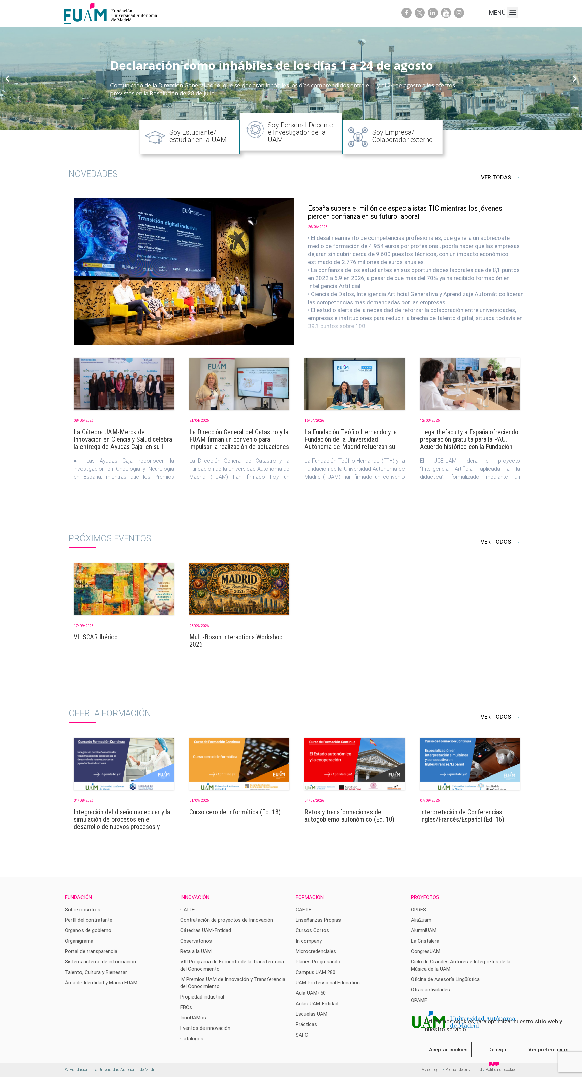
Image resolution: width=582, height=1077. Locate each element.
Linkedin (433, 13)
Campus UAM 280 (315, 972)
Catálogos (191, 1039)
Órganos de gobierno (88, 930)
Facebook (406, 13)
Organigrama (79, 941)
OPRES (418, 910)
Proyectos (425, 897)
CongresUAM (425, 951)
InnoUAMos (193, 1018)
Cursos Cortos (312, 930)
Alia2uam (421, 920)
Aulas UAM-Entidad (317, 1004)
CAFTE (303, 910)
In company (309, 941)
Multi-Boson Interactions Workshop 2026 (236, 640)
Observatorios (196, 941)
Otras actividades (430, 990)
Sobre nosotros (82, 910)
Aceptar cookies (448, 1050)
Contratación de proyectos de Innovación (226, 920)
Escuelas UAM (311, 1014)
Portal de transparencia (91, 951)
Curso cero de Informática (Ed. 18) (235, 812)
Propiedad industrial (202, 997)
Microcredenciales (316, 951)
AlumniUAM (424, 930)
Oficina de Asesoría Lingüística (445, 979)
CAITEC (189, 910)
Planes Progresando (318, 962)
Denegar (498, 1050)
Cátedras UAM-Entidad (205, 930)
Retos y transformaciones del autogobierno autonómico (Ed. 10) (349, 815)
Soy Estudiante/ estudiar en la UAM (198, 136)
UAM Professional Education (328, 983)
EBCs (186, 1007)
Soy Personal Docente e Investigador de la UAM (300, 132)
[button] (512, 12)
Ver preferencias (548, 1050)
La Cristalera (425, 941)
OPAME (419, 1000)
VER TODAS (500, 177)
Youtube (446, 13)
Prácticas (306, 1024)
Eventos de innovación (205, 1028)
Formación (310, 897)
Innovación (194, 897)
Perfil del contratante (88, 920)
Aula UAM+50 (311, 993)
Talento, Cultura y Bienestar (96, 972)
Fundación (78, 897)
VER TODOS (500, 541)
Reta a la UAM (196, 951)
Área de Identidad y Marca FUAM (101, 983)
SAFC (302, 1035)
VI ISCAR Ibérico (96, 637)
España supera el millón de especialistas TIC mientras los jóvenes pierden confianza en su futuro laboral (405, 212)
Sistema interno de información (100, 962)
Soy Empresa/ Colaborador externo (402, 136)
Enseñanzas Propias (318, 920)
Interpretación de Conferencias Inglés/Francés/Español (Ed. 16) (462, 815)
